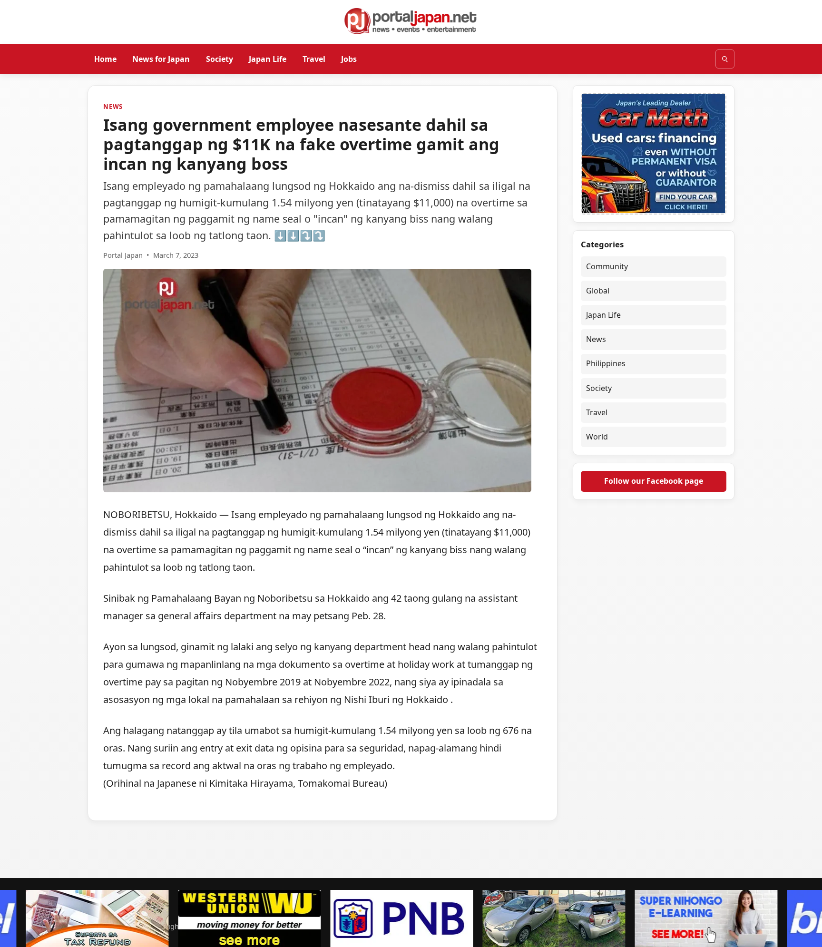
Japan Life (267, 58)
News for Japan (161, 58)
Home (105, 58)
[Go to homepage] (411, 21)
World (597, 437)
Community (607, 266)
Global (597, 290)
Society (219, 58)
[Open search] (724, 58)
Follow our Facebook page (653, 481)
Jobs (349, 58)
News (113, 106)
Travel (314, 58)
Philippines (606, 364)
